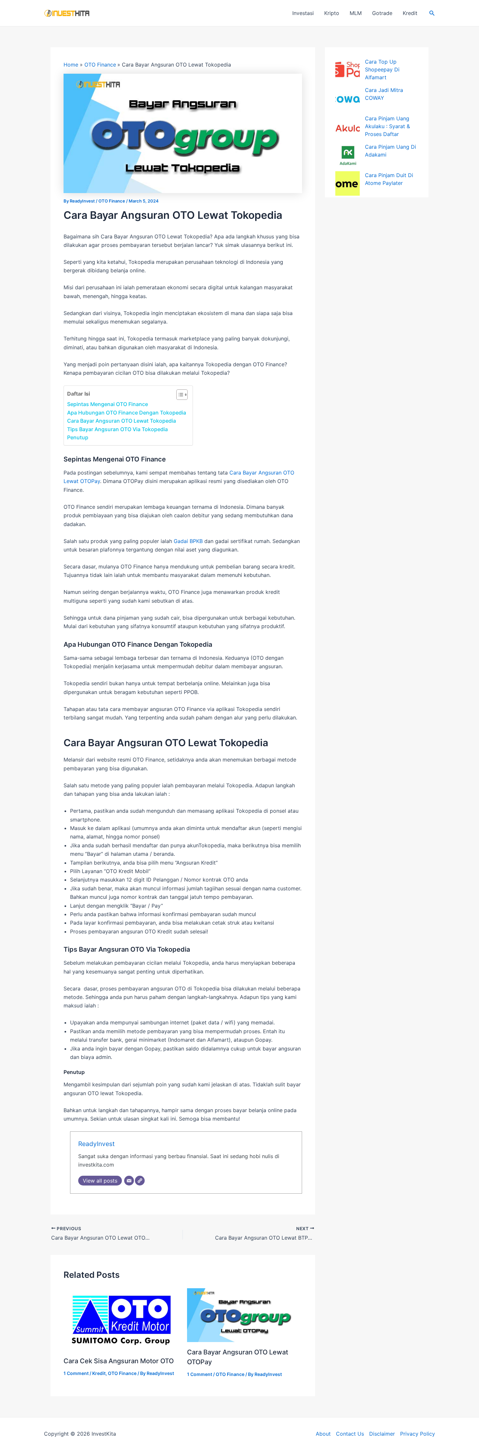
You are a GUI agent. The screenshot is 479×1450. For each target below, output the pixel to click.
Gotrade (382, 13)
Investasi (303, 13)
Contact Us (350, 1433)
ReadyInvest (96, 1144)
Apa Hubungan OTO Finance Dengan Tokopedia (126, 412)
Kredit (410, 13)
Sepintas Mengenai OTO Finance (107, 404)
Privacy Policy (417, 1433)
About (323, 1433)
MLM (356, 13)
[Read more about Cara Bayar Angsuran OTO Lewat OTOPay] (244, 1314)
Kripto (331, 13)
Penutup (77, 437)
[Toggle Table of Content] (178, 394)
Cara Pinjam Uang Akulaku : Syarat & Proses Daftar (387, 126)
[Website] (140, 1181)
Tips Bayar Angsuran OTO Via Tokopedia (117, 429)
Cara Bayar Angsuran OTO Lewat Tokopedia (121, 420)
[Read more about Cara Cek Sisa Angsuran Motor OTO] (121, 1319)
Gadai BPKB (188, 541)
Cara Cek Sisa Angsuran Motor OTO (119, 1361)
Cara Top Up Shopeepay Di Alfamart (382, 69)
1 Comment (76, 1373)
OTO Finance (111, 201)
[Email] (129, 1181)
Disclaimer (382, 1433)
